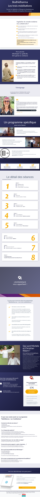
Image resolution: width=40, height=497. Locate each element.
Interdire (24, 494)
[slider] (35, 110)
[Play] (17, 110)
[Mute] (33, 110)
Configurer (19, 494)
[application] (26, 110)
